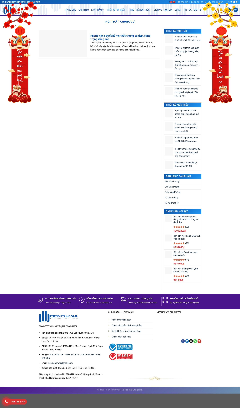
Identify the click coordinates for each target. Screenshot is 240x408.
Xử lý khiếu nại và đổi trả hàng (126, 331)
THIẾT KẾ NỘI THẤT (115, 9)
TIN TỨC (187, 9)
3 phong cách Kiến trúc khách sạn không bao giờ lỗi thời (187, 114)
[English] (170, 2)
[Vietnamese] (173, 2)
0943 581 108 (56, 354)
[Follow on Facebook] (183, 341)
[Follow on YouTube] (199, 341)
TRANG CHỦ (70, 9)
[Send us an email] (191, 341)
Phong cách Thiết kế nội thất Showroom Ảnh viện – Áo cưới (187, 65)
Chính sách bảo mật (121, 336)
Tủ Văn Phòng (171, 197)
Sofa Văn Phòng (172, 192)
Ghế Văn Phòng (172, 186)
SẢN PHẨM (96, 9)
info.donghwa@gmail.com (60, 363)
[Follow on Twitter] (187, 341)
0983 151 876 (72, 354)
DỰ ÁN (178, 9)
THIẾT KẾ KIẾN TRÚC (139, 9)
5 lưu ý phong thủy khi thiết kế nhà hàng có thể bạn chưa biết (186, 127)
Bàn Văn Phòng (172, 181)
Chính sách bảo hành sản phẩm (127, 325)
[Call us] (195, 341)
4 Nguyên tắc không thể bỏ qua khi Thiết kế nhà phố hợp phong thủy (187, 152)
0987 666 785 (87, 354)
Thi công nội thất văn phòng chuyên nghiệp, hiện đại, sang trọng (187, 78)
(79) (187, 227)
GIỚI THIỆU (83, 9)
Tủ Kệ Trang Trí (172, 203)
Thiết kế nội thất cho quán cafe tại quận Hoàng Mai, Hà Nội (187, 51)
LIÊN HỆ (197, 9)
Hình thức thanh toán (121, 319)
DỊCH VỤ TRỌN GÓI (163, 9)
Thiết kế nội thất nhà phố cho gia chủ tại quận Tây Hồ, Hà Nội (186, 92)
